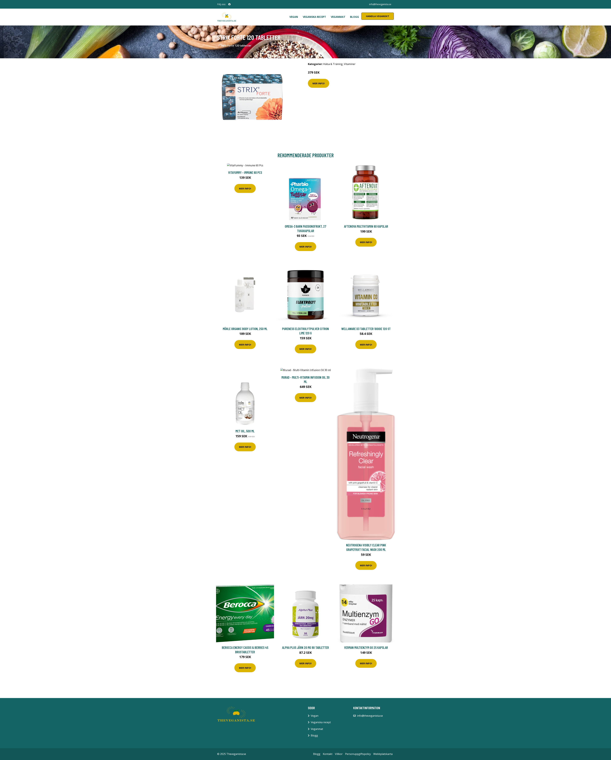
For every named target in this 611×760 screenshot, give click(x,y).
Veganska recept (314, 17)
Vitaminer (349, 64)
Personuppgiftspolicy (358, 754)
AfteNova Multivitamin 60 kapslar (366, 226)
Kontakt (327, 754)
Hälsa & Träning (333, 64)
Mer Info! (319, 83)
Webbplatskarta (383, 754)
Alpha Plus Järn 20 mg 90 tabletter (305, 647)
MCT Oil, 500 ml (245, 431)
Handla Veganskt (377, 16)
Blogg (354, 17)
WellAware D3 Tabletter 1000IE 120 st (366, 329)
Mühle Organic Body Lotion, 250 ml (245, 329)
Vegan (293, 17)
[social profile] (229, 4)
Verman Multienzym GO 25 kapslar (366, 647)
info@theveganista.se (380, 4)
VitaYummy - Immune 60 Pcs (245, 172)
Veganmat (338, 17)
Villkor (339, 754)
